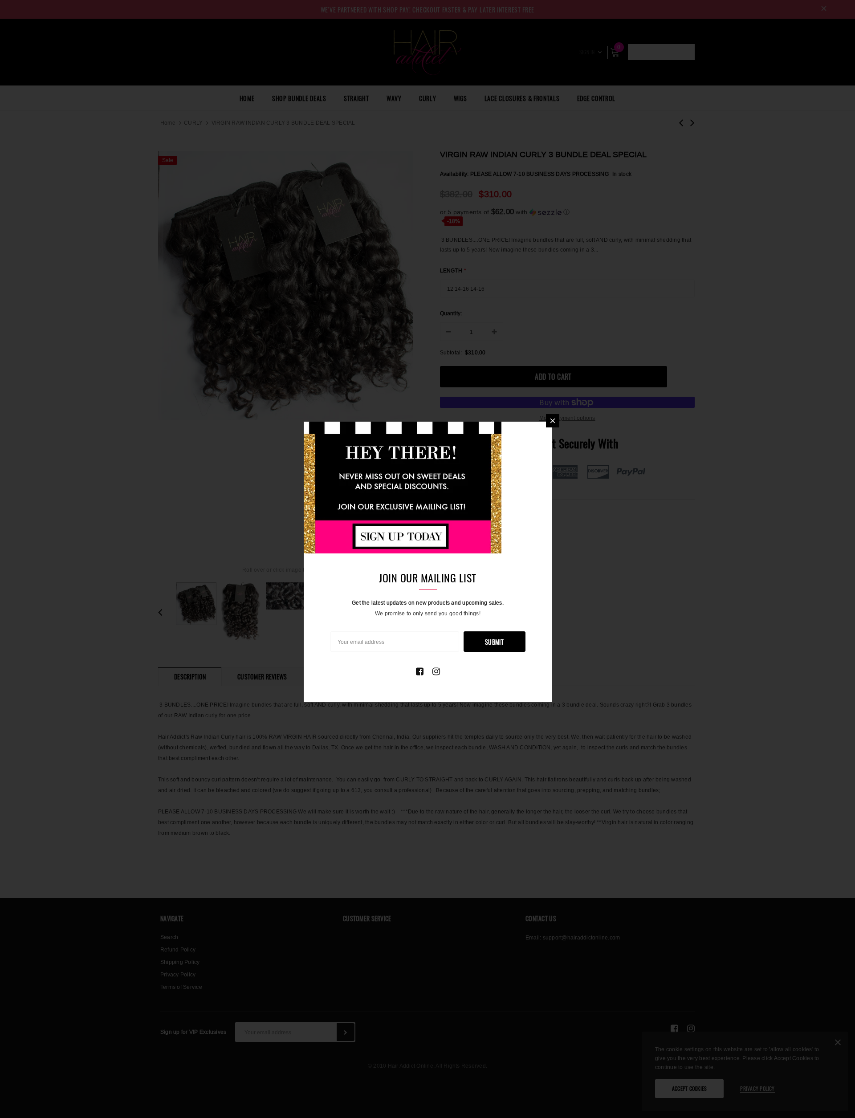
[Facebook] (419, 671)
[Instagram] (436, 671)
